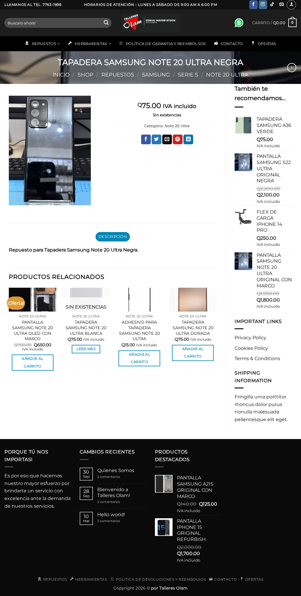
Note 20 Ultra (227, 74)
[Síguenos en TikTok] (272, 4)
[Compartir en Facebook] (146, 140)
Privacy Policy (250, 337)
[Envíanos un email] (281, 4)
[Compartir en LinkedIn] (188, 140)
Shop (85, 74)
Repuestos (117, 74)
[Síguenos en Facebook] (253, 4)
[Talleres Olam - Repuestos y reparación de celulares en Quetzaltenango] (150, 22)
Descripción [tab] (112, 236)
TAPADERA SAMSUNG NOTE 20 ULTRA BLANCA (86, 327)
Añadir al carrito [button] (32, 362)
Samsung (156, 74)
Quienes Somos (115, 470)
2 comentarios (115, 477)
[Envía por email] (167, 140)
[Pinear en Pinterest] (178, 140)
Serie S (188, 74)
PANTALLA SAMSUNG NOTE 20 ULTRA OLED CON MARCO (32, 330)
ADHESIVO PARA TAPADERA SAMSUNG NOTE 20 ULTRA (139, 330)
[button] (291, 4)
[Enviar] (106, 23)
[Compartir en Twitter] (156, 140)
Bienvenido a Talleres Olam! (113, 492)
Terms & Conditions (257, 358)
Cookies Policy (251, 348)
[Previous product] (291, 67)
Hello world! (111, 514)
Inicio (61, 74)
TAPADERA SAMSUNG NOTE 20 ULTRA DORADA (193, 327)
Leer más (86, 349)
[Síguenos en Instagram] (263, 4)
